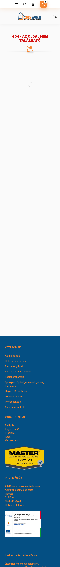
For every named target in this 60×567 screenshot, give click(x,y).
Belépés (9, 425)
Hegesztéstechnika (16, 391)
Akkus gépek (12, 355)
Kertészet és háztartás (18, 371)
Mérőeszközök (13, 401)
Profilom (10, 432)
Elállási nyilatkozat (15, 505)
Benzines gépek (14, 366)
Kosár (8, 436)
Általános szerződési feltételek (22, 486)
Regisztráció (12, 429)
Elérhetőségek (13, 501)
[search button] (25, 4)
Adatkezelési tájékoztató (19, 489)
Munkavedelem (14, 396)
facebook (6, 544)
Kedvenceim (12, 440)
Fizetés (9, 493)
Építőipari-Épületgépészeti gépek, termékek (24, 384)
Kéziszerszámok (14, 377)
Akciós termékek (14, 407)
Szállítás (9, 497)
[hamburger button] (16, 4)
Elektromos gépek (15, 361)
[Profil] (33, 4)
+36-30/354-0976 (55, 16)
